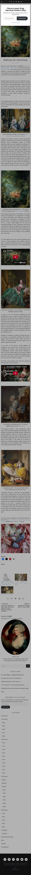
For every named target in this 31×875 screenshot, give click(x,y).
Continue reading (15, 22)
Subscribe (22, 18)
